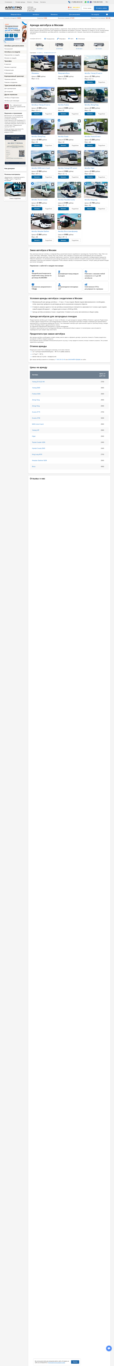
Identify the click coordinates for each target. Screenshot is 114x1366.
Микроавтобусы (16, 14)
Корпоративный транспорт (14, 76)
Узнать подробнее (15, 198)
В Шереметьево (9, 70)
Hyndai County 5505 (38, 448)
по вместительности (49, 52)
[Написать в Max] (91, 2)
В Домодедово (8, 73)
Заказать (90, 82)
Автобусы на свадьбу (12, 52)
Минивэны (54, 14)
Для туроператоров (10, 88)
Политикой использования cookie (56, 1362)
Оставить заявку (101, 8)
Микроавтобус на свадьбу (12, 55)
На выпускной (8, 49)
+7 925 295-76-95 (97, 2)
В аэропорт (7, 64)
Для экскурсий (8, 91)
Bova (33, 466)
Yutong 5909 (36, 388)
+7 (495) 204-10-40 (76, 2)
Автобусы (36, 14)
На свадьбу (95, 14)
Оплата (29, 2)
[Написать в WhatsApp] (86, 2)
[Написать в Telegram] (88, 2)
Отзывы (36, 2)
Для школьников (74, 14)
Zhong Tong (36, 400)
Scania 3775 (36, 412)
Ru (107, 2)
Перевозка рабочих (10, 79)
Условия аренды (20, 2)
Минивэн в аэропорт (10, 67)
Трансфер (8, 61)
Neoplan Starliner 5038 (39, 460)
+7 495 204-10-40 (60, 359)
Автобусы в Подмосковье (11, 97)
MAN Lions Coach (38, 424)
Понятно (75, 1362)
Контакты (43, 2)
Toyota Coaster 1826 (38, 442)
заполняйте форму (74, 359)
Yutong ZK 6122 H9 (38, 381)
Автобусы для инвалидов (11, 100)
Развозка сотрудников (10, 82)
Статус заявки (87, 8)
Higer (34, 436)
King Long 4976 (37, 454)
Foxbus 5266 (36, 394)
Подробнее (101, 82)
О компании (8, 2)
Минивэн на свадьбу (10, 58)
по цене (39, 52)
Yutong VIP (35, 430)
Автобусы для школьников (14, 46)
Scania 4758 (36, 418)
